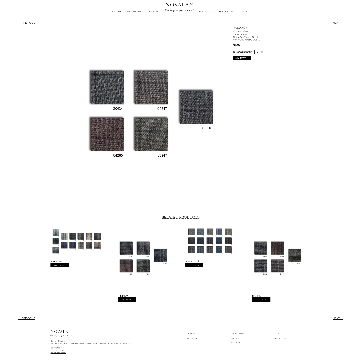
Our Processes (237, 333)
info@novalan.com (58, 353)
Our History (192, 333)
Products (205, 11)
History (116, 11)
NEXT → (338, 22)
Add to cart (242, 58)
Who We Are (134, 11)
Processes (153, 11)
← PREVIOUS (26, 22)
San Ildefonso (225, 11)
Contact (244, 11)
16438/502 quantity (242, 52)
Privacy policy (280, 338)
